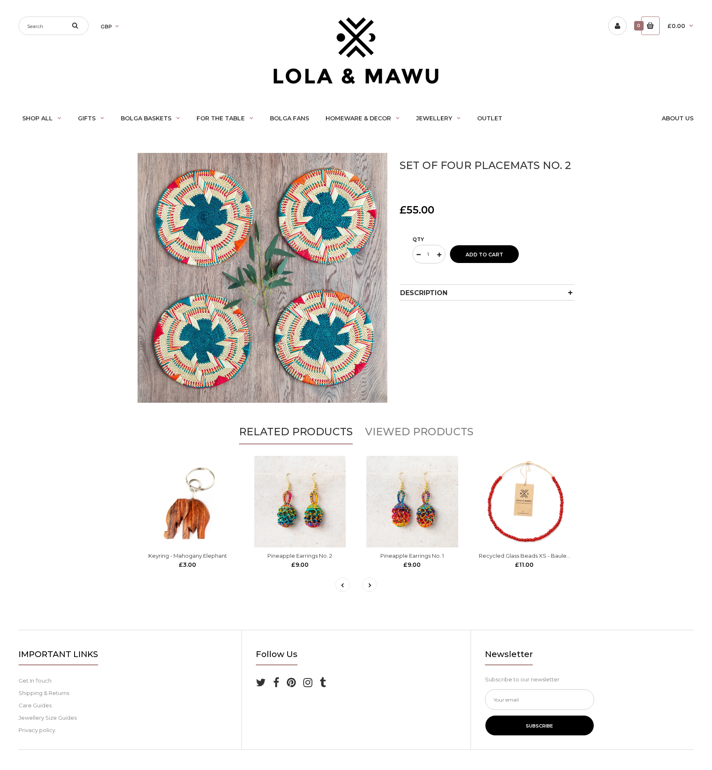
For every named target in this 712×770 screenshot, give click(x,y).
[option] (262, 278)
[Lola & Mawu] (356, 82)
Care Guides (35, 705)
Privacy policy (37, 730)
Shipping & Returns (44, 693)
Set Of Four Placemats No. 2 (485, 165)
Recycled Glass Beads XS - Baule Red (529, 555)
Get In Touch (35, 680)
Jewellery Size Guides (48, 717)
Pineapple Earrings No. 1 (412, 555)
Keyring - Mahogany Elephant (187, 555)
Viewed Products (419, 431)
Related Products (296, 431)
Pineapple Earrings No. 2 (299, 555)
